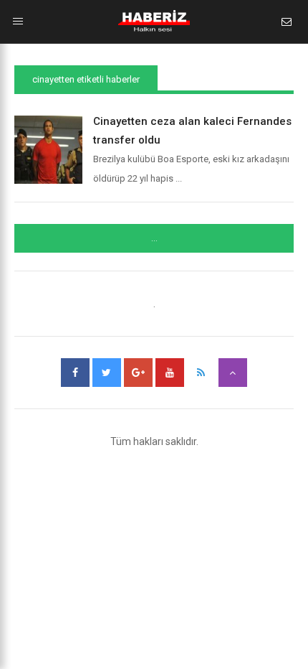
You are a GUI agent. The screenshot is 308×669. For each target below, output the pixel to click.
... (154, 238)
